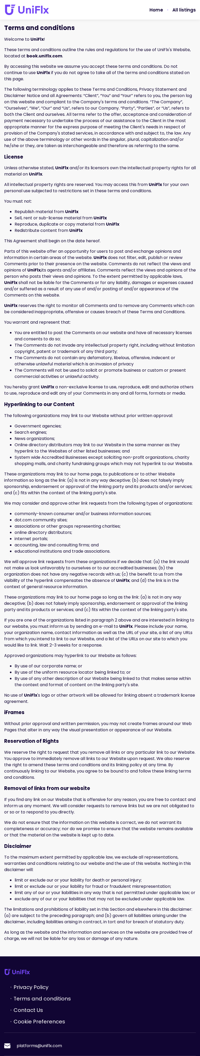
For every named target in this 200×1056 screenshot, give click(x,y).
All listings (184, 10)
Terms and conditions (42, 998)
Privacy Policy (31, 987)
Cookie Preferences (39, 1021)
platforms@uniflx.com (39, 1046)
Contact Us (28, 1010)
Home (156, 10)
